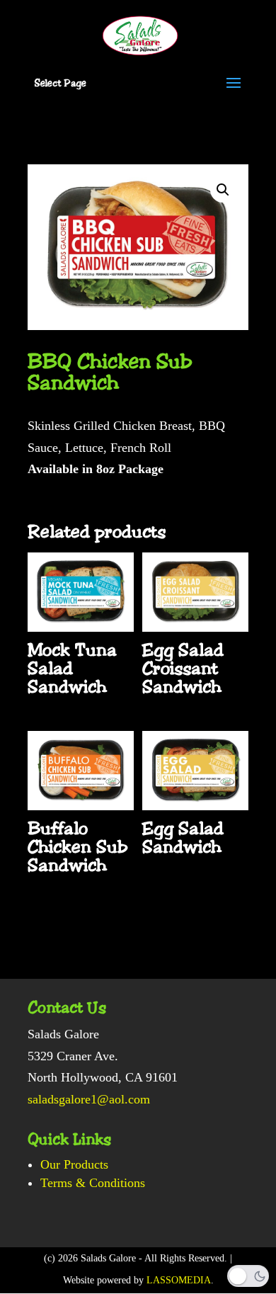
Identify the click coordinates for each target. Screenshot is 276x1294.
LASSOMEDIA (178, 1280)
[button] (223, 190)
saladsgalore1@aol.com (89, 1099)
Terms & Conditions (92, 1183)
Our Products (74, 1164)
